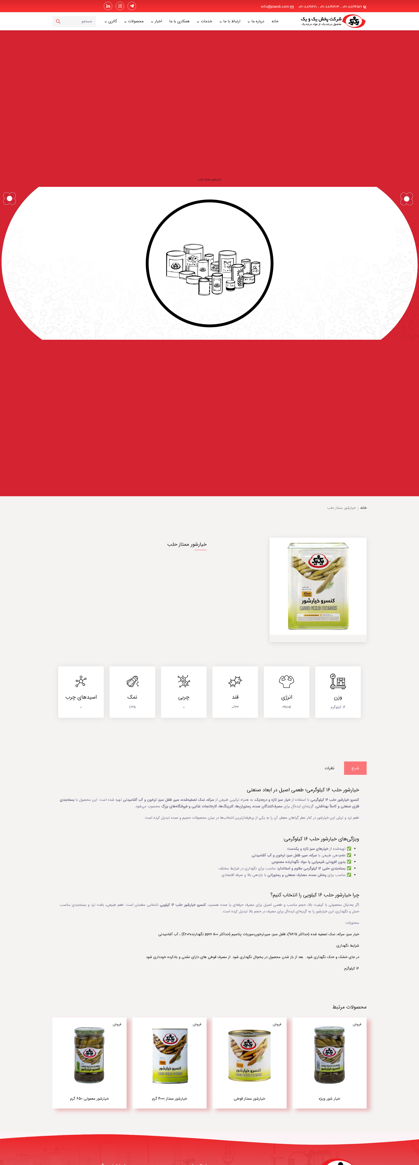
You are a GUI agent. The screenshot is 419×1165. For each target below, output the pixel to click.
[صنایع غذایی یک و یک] (326, 21)
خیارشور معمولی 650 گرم (89, 1099)
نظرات (329, 768)
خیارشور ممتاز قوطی (249, 1099)
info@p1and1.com (275, 7)
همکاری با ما (179, 21)
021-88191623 (329, 7)
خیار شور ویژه (329, 1099)
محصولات (136, 21)
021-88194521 (352, 7)
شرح (355, 768)
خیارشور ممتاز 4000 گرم (169, 1099)
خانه (275, 21)
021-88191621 (307, 7)
